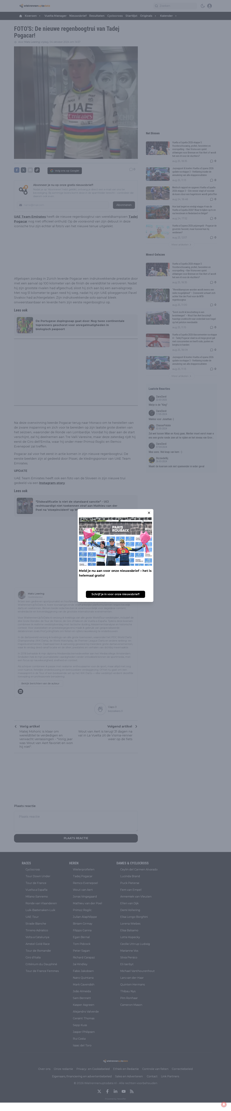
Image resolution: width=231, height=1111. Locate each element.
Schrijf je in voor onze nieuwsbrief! (115, 594)
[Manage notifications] (224, 1104)
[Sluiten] (149, 512)
